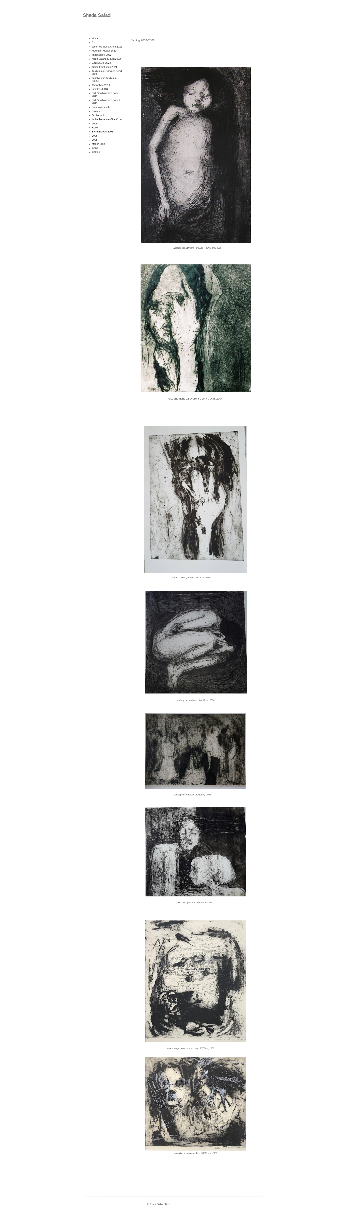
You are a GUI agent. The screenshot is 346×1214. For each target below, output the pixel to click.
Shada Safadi (97, 15)
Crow (95, 148)
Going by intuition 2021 (104, 67)
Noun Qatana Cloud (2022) (107, 59)
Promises (97, 111)
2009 (95, 123)
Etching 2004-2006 (102, 131)
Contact (96, 152)
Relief (95, 127)
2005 (95, 139)
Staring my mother (102, 107)
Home (95, 38)
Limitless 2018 (100, 89)
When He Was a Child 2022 (107, 46)
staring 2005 (99, 144)
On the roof (98, 115)
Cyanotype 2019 (101, 85)
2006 (95, 135)
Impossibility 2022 (102, 54)
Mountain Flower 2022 (104, 50)
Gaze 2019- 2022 (101, 63)
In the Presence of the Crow (107, 119)
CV (93, 42)
